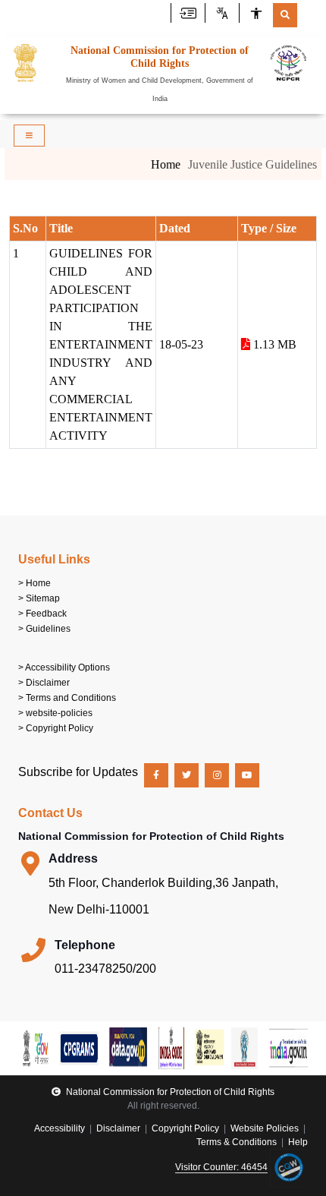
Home (165, 164)
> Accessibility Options (64, 667)
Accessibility (60, 1128)
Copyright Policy (185, 1128)
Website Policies (264, 1128)
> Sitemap (39, 598)
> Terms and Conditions (67, 698)
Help (298, 1142)
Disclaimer (118, 1128)
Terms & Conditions (236, 1142)
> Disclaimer (44, 682)
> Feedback (42, 613)
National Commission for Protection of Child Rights (169, 1092)
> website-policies (55, 713)
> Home (34, 583)
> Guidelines (44, 628)
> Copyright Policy (55, 728)
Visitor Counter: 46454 (221, 1167)
